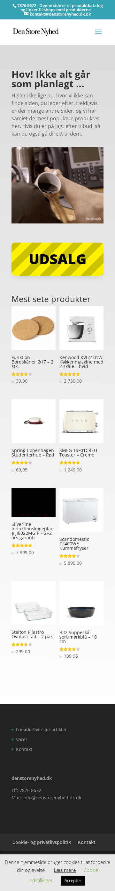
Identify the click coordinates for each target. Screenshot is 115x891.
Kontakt (24, 749)
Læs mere (65, 870)
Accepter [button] (73, 880)
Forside (24, 729)
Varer (21, 739)
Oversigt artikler (49, 729)
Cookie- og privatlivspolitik (41, 842)
